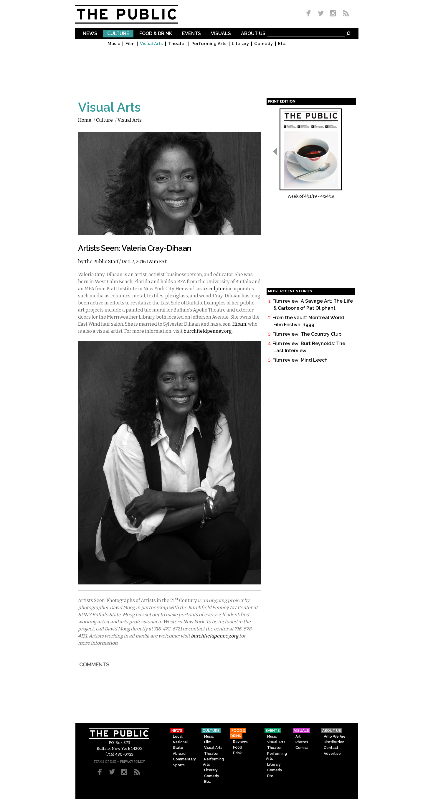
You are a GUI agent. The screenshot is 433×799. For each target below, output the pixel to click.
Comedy (263, 44)
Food (237, 747)
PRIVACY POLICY (132, 762)
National (180, 742)
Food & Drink (155, 33)
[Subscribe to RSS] (344, 14)
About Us (253, 33)
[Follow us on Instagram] (332, 14)
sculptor (215, 288)
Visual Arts (151, 44)
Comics (301, 748)
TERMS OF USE (105, 762)
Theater (177, 44)
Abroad (179, 754)
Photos (301, 742)
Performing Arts (209, 44)
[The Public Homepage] (134, 14)
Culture (118, 33)
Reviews (240, 742)
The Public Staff (101, 261)
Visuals (221, 33)
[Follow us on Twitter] (321, 14)
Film (130, 44)
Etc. (282, 44)
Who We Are (335, 736)
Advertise (332, 754)
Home (84, 120)
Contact (331, 748)
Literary (240, 44)
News (90, 33)
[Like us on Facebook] (309, 14)
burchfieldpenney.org (208, 331)
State (178, 748)
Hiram (239, 324)
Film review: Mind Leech (300, 360)
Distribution (334, 742)
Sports (179, 765)
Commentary (184, 759)
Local (178, 736)
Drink (237, 753)
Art (298, 736)
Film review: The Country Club (306, 334)
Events (191, 33)
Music (114, 44)
